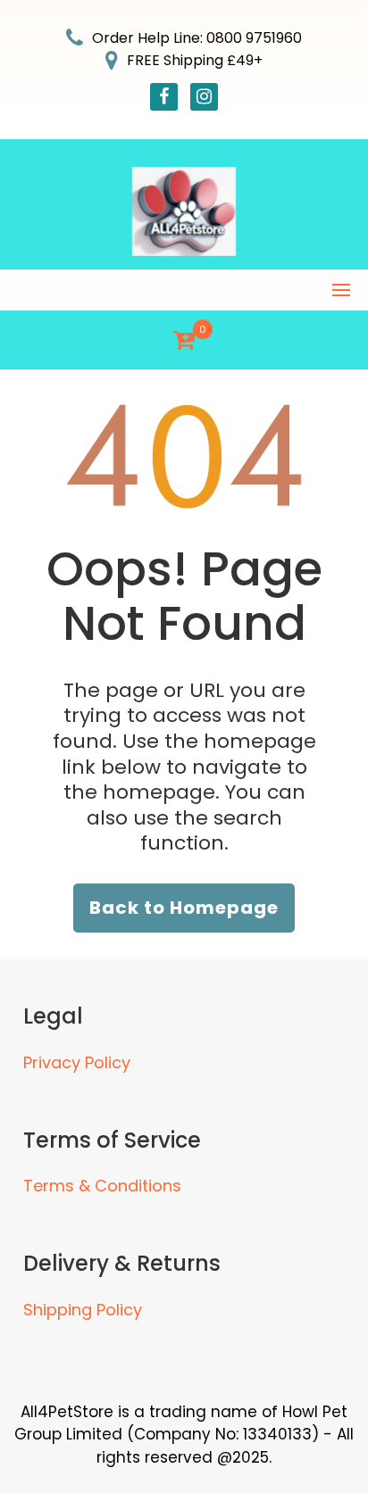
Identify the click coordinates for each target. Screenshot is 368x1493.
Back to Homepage (184, 907)
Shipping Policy (82, 1309)
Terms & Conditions (102, 1185)
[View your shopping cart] (184, 340)
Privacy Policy (76, 1062)
